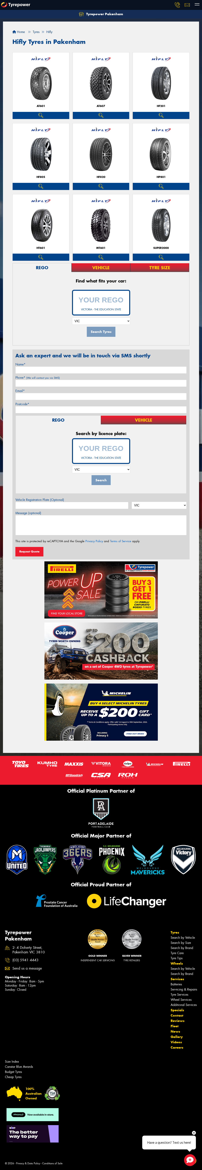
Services (177, 979)
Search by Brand (182, 948)
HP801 (161, 177)
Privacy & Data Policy (28, 1163)
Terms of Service (120, 541)
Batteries (176, 984)
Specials (177, 1010)
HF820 (101, 177)
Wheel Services (181, 1000)
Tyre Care (177, 953)
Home (20, 32)
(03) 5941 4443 (25, 960)
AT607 (101, 106)
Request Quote (29, 551)
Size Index (12, 1062)
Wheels (177, 963)
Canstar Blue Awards (19, 1067)
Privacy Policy (94, 541)
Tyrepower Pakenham (104, 14)
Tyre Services (179, 994)
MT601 (101, 248)
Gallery (177, 1037)
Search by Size (181, 943)
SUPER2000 (161, 248)
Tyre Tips (176, 958)
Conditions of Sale (52, 1163)
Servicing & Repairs (184, 989)
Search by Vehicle (183, 938)
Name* (20, 364)
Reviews (177, 1021)
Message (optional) (28, 513)
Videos (176, 1042)
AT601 (41, 106)
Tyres (175, 932)
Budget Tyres (13, 1072)
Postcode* (22, 404)
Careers (177, 1047)
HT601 (40, 248)
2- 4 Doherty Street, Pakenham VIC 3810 (28, 950)
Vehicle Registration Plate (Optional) (39, 500)
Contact (177, 1015)
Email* (20, 391)
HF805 (40, 177)
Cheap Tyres (13, 1077)
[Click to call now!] (177, 5)
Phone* (37, 378)
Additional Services (184, 1005)
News (175, 1031)
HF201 (161, 106)
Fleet (175, 1026)
